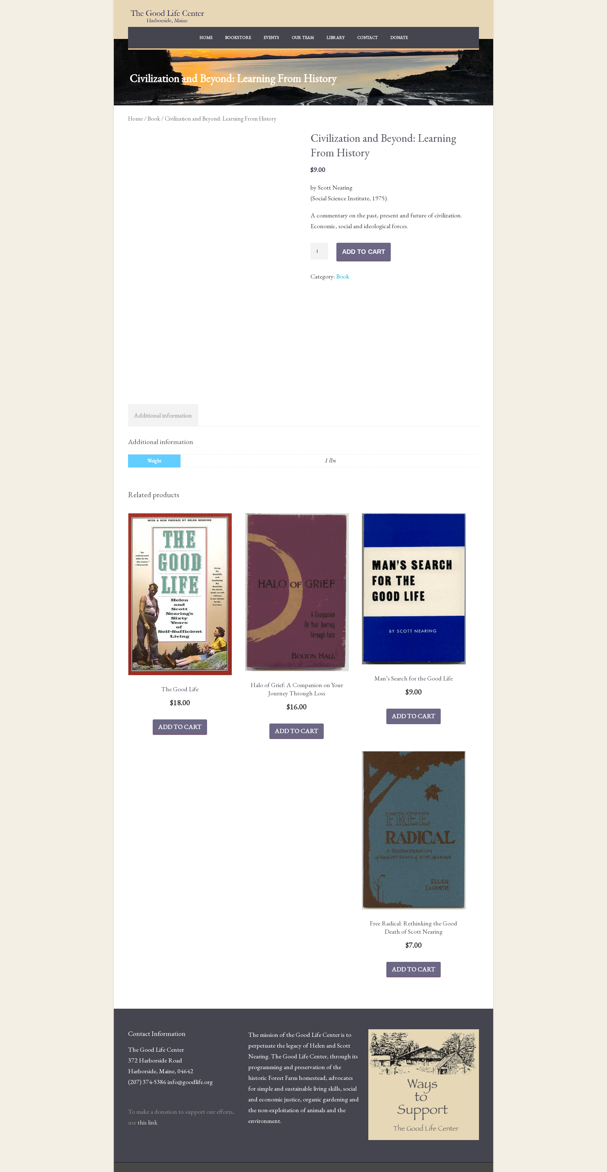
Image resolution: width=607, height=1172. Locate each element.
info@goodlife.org (190, 1082)
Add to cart (363, 251)
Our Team (303, 37)
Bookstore (238, 37)
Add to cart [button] (180, 727)
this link (147, 1122)
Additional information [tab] (163, 415)
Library (336, 37)
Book (154, 118)
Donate (399, 37)
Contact (367, 37)
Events (271, 37)
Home (205, 37)
